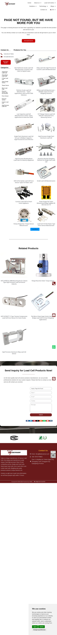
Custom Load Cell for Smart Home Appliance (23, 202)
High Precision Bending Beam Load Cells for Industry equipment (24, 159)
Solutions (32, 6)
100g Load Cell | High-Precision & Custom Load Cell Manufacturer (46, 68)
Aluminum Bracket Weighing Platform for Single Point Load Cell (46, 160)
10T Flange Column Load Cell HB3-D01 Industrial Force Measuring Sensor (46, 115)
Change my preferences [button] (39, 629)
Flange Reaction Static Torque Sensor (43, 281)
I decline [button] (41, 626)
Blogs (52, 6)
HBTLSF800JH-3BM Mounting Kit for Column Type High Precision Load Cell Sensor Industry (14, 282)
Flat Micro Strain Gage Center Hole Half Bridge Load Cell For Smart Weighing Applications (43, 318)
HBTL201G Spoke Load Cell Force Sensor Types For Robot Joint (24, 181)
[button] (34, 229)
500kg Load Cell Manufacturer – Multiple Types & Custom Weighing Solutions (46, 91)
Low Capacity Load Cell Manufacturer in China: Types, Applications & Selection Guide (24, 115)
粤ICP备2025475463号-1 (40, 481)
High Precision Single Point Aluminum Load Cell (46, 137)
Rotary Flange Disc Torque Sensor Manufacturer (24, 224)
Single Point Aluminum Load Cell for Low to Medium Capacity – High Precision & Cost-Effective (23, 138)
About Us (37, 3)
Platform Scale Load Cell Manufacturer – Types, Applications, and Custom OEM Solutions (24, 92)
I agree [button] (35, 626)
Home (29, 3)
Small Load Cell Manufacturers (46, 181)
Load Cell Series (49, 3)
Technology (42, 6)
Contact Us (43, 9)
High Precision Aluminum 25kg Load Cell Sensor (14, 352)
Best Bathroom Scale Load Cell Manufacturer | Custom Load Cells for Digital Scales (24, 69)
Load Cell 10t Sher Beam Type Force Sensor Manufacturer (46, 224)
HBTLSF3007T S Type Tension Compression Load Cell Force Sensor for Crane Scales (14, 317)
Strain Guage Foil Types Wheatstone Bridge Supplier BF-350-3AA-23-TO (46, 203)
